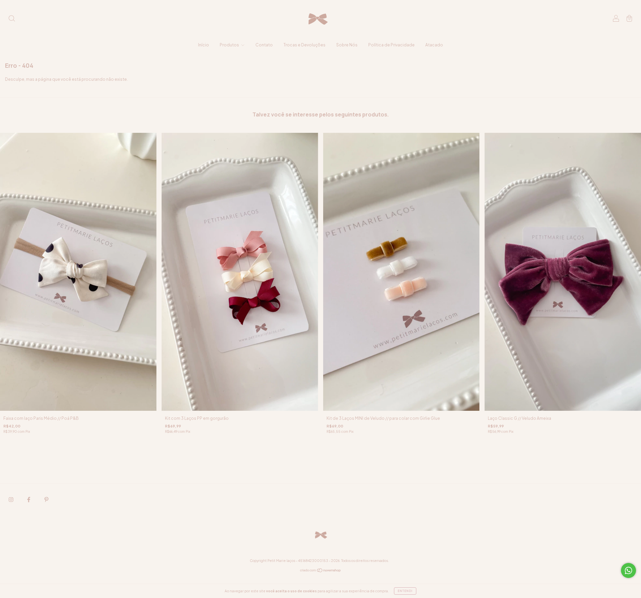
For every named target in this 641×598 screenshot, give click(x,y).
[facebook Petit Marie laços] (29, 499)
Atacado (434, 44)
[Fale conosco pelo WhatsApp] (628, 570)
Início (203, 44)
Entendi (405, 591)
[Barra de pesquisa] (11, 19)
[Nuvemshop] (321, 571)
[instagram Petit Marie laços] (11, 499)
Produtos (230, 44)
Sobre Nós (347, 44)
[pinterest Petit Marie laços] (46, 499)
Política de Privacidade (391, 44)
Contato (264, 44)
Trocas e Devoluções (304, 44)
